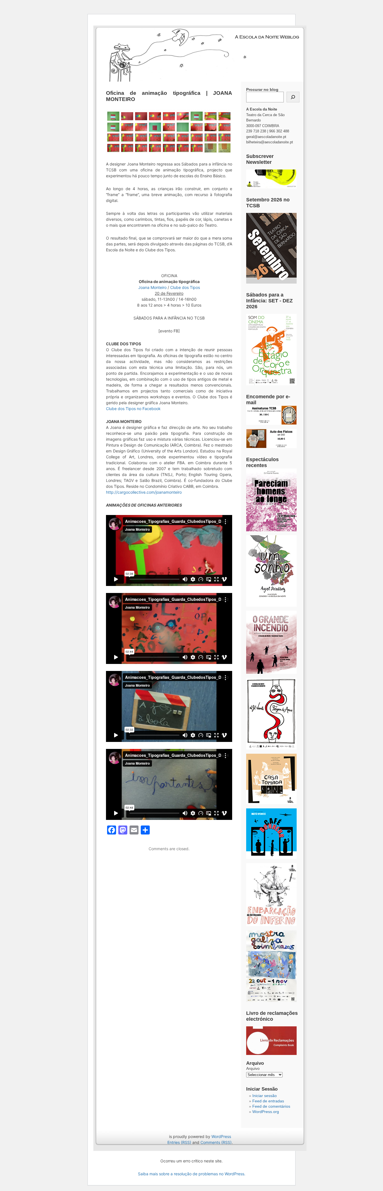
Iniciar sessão (264, 1095)
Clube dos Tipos (185, 287)
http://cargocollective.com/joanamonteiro (144, 492)
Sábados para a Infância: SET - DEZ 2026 (269, 300)
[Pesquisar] (293, 97)
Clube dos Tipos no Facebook (133, 408)
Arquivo (253, 1068)
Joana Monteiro (152, 287)
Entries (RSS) (179, 1142)
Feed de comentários (271, 1106)
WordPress (221, 1136)
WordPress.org (265, 1111)
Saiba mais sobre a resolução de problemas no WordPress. (191, 1173)
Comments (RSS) (216, 1142)
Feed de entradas (268, 1101)
